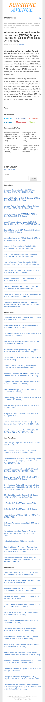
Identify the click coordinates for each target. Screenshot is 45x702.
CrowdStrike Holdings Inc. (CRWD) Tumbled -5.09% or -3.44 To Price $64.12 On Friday (22, 295)
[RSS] (39, 17)
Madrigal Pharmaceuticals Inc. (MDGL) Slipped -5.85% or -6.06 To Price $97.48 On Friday (21, 470)
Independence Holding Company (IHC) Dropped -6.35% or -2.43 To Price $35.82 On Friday (21, 351)
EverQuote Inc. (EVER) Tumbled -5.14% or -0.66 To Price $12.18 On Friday (21, 343)
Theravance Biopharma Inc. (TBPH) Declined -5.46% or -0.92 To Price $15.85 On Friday (20, 630)
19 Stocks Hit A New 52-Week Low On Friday (20, 503)
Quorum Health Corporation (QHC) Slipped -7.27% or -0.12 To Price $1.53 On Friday (22, 605)
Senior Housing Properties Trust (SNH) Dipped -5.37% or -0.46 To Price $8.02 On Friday (20, 255)
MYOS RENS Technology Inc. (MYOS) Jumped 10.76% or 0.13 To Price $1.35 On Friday (21, 638)
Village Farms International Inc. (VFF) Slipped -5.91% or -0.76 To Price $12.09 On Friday (20, 589)
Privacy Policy (27, 699)
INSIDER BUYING (10, 170)
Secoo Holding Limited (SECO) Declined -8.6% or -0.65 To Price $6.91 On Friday (22, 646)
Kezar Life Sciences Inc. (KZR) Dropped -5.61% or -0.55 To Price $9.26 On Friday (22, 613)
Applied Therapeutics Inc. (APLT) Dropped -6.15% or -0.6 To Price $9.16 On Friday (22, 279)
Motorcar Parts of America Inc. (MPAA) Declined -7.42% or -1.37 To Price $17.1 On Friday (21, 207)
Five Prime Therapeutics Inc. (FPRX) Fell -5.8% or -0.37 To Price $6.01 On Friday (22, 326)
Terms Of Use (18, 699)
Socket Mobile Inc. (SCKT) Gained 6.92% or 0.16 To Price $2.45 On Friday (22, 231)
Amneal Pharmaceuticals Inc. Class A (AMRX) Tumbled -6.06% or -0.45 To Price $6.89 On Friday (22, 654)
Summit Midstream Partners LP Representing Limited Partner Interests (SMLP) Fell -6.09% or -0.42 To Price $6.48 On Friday (21, 549)
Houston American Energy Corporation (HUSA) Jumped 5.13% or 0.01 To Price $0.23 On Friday (21, 263)
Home (6, 23)
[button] (10, 18)
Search (6, 175)
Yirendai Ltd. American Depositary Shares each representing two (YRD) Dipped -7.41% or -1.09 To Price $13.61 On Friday (22, 304)
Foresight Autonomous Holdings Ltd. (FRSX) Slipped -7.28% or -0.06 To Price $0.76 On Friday (21, 678)
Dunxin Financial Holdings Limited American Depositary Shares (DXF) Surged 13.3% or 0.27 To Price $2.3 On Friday (22, 559)
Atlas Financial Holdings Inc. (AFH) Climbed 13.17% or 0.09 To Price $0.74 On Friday (20, 452)
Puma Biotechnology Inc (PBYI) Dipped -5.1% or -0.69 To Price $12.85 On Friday (21, 271)
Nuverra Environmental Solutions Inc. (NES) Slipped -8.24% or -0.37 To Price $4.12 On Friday (21, 423)
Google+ (34, 118)
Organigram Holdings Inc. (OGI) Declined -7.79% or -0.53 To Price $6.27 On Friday (22, 318)
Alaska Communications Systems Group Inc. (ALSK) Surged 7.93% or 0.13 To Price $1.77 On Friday (21, 533)
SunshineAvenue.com (19, 697)
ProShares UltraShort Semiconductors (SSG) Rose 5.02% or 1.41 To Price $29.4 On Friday (22, 662)
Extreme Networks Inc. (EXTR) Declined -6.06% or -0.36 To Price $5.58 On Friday (22, 199)
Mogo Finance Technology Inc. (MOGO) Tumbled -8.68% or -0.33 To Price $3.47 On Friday (21, 431)
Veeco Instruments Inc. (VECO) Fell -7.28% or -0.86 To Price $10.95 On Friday (20, 215)
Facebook (22, 118)
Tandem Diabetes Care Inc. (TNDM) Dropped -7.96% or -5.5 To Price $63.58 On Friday (20, 367)
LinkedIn (9, 122)
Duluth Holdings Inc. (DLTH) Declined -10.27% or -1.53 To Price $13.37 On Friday (21, 478)
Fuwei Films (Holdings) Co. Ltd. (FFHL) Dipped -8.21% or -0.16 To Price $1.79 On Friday (21, 573)
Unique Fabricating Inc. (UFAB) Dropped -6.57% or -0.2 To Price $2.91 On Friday (22, 239)
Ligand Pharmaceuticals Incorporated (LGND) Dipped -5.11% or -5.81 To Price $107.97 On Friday (22, 223)
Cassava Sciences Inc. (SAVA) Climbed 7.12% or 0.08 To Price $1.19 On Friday (22, 581)
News (11, 23)
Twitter (9, 118)
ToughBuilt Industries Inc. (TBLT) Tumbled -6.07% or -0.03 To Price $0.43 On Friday (22, 383)
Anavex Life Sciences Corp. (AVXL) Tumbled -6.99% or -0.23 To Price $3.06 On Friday (20, 247)
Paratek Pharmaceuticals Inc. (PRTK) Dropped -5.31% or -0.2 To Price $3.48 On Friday (21, 287)
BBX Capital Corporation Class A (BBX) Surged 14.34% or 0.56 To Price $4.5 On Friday (21, 496)
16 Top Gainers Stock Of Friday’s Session (19, 541)
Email (33, 122)
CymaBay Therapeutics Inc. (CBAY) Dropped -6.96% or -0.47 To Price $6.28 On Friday (20, 191)
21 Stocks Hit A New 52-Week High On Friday (20, 509)
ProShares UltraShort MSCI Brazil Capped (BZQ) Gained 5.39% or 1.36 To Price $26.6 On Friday (21, 375)
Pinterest (22, 122)
